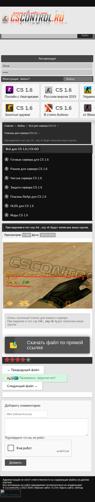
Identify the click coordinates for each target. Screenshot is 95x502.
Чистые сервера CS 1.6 (26, 178)
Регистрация (11, 79)
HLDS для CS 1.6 (22, 206)
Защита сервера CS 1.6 (26, 187)
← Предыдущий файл (23, 370)
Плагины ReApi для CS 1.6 (28, 196)
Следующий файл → (22, 386)
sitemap (79, 487)
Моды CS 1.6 (19, 215)
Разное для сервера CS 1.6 (28, 169)
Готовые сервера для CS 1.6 (29, 159)
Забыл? (25, 79)
